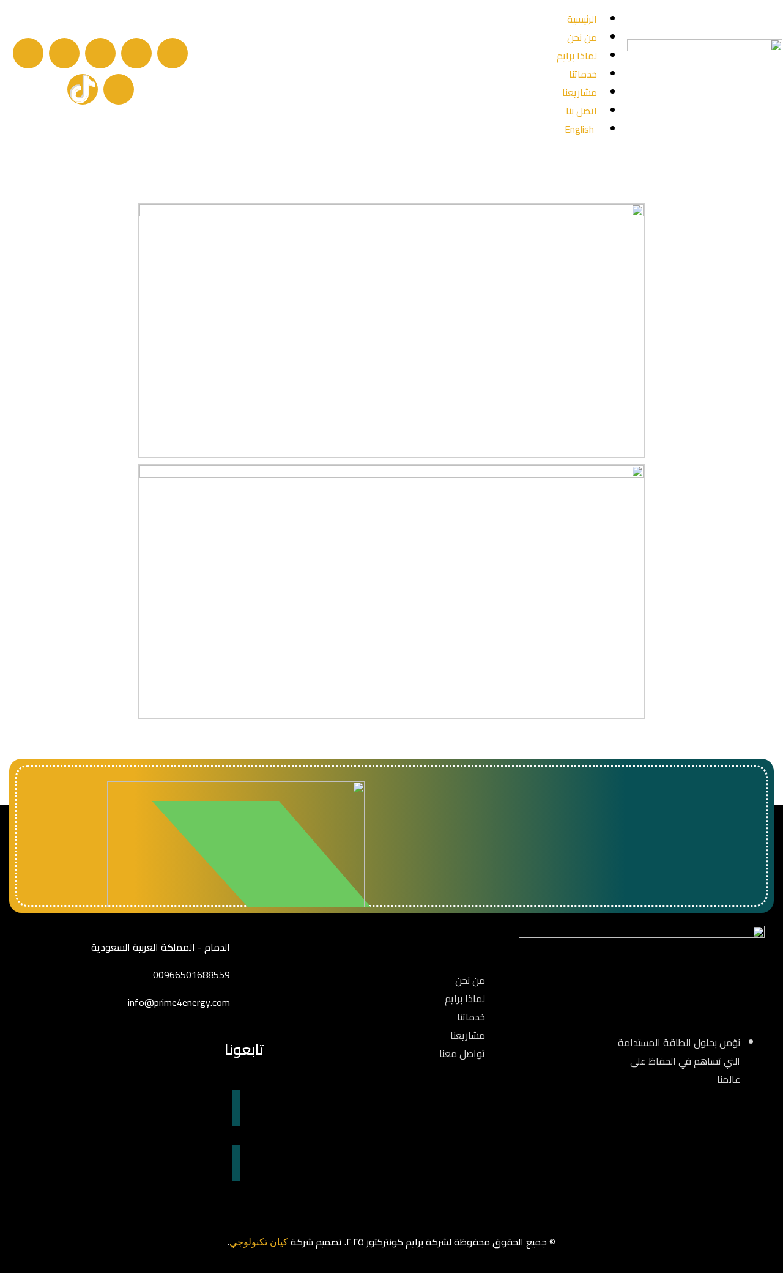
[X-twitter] (136, 53)
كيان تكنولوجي (258, 1242)
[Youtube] (118, 89)
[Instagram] (100, 53)
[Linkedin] (64, 53)
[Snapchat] (28, 53)
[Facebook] (172, 53)
